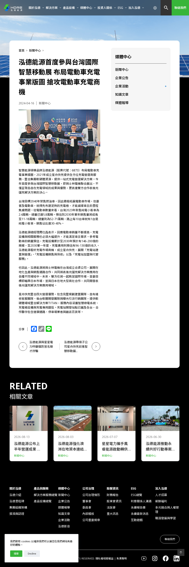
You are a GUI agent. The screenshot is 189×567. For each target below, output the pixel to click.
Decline (32, 553)
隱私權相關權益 (104, 558)
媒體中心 (86, 8)
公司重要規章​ (91, 520)
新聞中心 (121, 69)
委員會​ (86, 507)
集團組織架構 (18, 507)
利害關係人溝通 (141, 501)
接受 (16, 553)
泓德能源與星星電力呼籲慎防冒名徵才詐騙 (41, 346)
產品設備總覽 (42, 501)
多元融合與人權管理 (167, 509)
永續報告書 (138, 507)
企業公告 (121, 78)
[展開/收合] (165, 86)
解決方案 (52, 8)
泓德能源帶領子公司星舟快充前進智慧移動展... (76, 346)
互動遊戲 (137, 520)
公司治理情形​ (91, 495)
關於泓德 (34, 8)
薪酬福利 (161, 501)
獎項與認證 (16, 514)
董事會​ (86, 501)
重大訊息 (112, 514)
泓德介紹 (15, 495)
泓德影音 (64, 526)
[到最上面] (180, 552)
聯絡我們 (180, 8)
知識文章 (121, 94)
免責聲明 (121, 558)
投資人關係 (104, 8)
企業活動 (121, 86)
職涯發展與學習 (165, 518)
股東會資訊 (114, 501)
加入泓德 (134, 8)
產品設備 (69, 8)
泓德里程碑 (16, 501)
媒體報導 (121, 102)
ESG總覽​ (136, 495)
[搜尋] (166, 7)
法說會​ (111, 507)
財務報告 (112, 495)
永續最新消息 (140, 514)
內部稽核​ (88, 514)
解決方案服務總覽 (45, 495)
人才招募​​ (161, 495)
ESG (120, 8)
